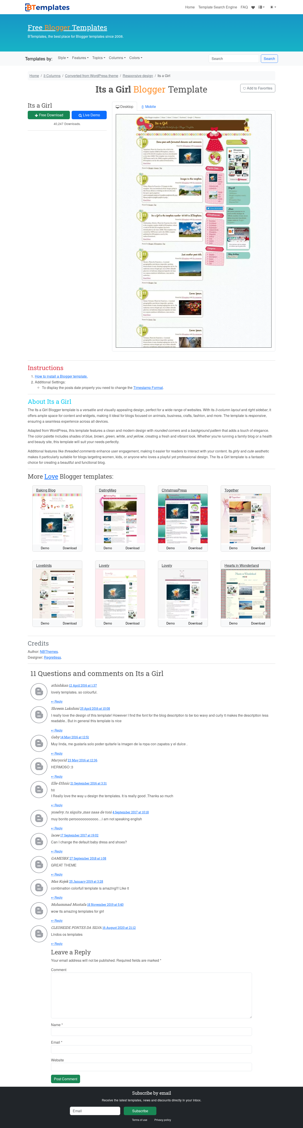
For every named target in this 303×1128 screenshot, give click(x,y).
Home (190, 7)
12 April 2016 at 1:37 (83, 685)
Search (269, 58)
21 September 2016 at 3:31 (88, 783)
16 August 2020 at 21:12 (119, 928)
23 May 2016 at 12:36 (82, 760)
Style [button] (62, 57)
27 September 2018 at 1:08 (87, 858)
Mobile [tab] (150, 106)
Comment (58, 969)
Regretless (52, 657)
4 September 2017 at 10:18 (130, 812)
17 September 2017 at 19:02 (79, 835)
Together (231, 490)
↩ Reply (57, 701)
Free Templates (67, 27)
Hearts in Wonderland (241, 565)
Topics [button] (97, 57)
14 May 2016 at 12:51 (74, 737)
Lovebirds (44, 565)
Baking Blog (45, 490)
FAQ (244, 7)
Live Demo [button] (91, 114)
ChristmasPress (174, 490)
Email (56, 1042)
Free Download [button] (50, 114)
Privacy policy (162, 1120)
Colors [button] (134, 57)
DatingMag (107, 490)
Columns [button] (116, 57)
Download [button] (70, 548)
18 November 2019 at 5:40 (105, 904)
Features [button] (79, 57)
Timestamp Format (148, 387)
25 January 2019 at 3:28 (86, 881)
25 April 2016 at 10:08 (95, 708)
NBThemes (49, 651)
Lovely (104, 565)
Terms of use (139, 1120)
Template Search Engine (217, 7)
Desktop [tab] (126, 106)
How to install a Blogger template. (61, 376)
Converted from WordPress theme (91, 75)
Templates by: (39, 58)
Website (57, 1060)
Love (51, 476)
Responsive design (138, 75)
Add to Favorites (259, 88)
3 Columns (52, 75)
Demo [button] (45, 548)
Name (57, 1024)
